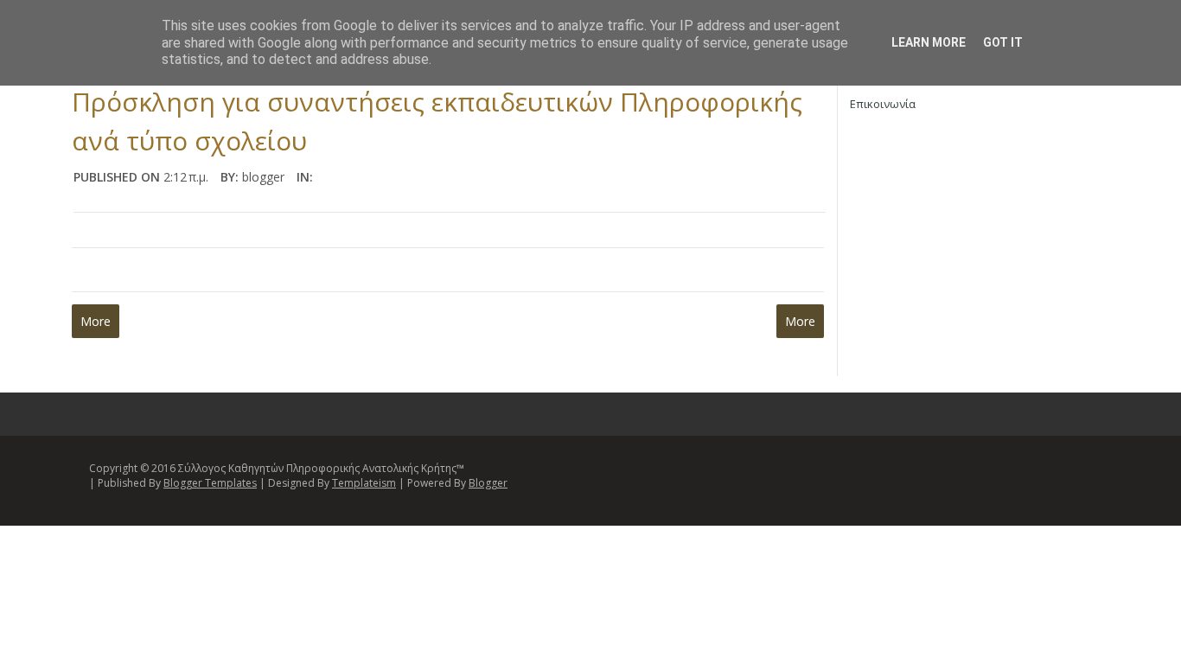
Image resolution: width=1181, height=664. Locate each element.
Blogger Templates (210, 483)
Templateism (364, 483)
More (95, 321)
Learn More (928, 42)
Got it (1003, 42)
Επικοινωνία (883, 104)
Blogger (488, 483)
